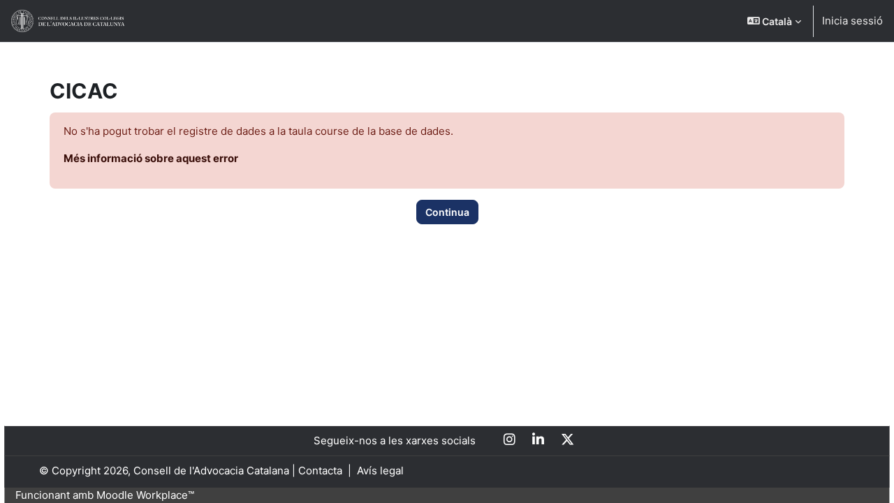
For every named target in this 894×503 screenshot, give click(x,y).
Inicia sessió (852, 20)
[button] (774, 21)
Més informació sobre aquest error (151, 158)
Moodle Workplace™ (145, 495)
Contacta (320, 470)
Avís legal (380, 470)
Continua (447, 212)
